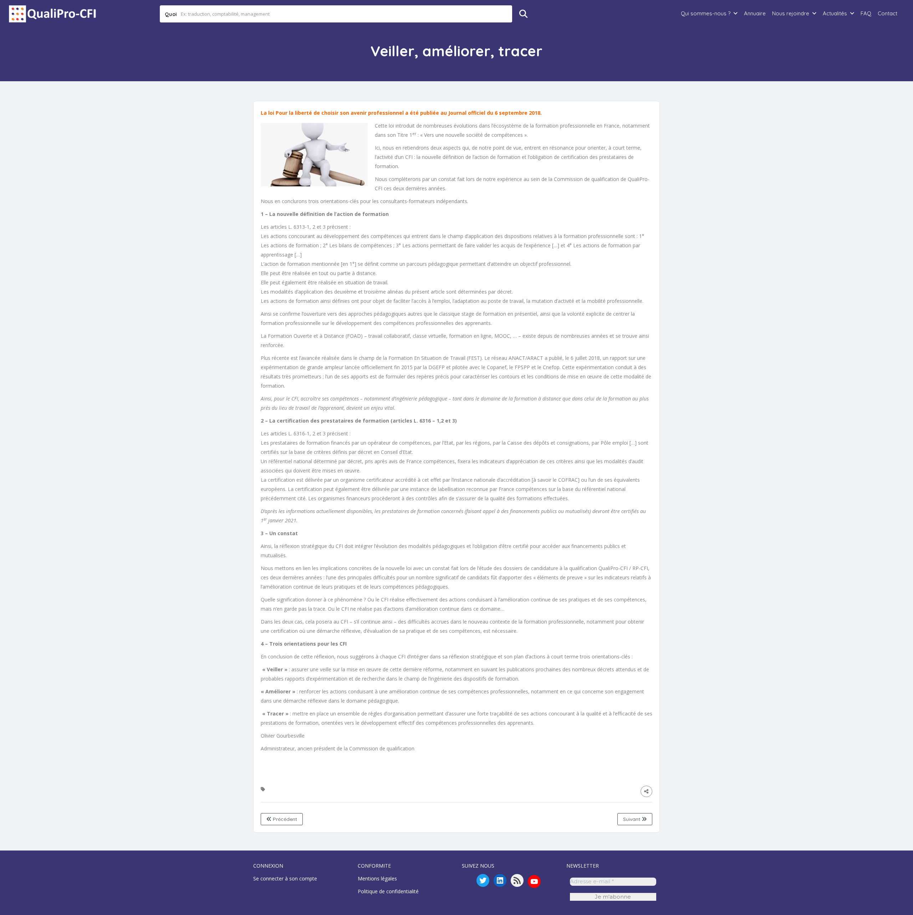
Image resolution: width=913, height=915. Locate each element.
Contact (887, 13)
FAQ (866, 13)
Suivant (632, 819)
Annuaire (755, 13)
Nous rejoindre (790, 13)
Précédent (284, 819)
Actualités (835, 13)
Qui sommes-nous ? (705, 13)
